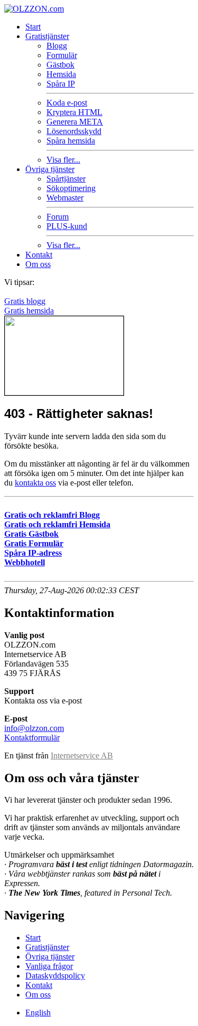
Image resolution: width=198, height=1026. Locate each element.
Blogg (56, 45)
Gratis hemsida (29, 310)
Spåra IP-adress (33, 552)
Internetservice (82, 755)
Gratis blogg (24, 301)
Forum (57, 216)
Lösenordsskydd (73, 131)
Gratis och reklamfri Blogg (52, 514)
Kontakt (38, 254)
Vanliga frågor (49, 966)
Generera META (74, 121)
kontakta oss (35, 482)
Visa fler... (63, 159)
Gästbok (60, 64)
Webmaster (64, 197)
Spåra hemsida (70, 140)
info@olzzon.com (34, 728)
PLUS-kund (66, 226)
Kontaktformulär (32, 737)
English (38, 1012)
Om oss (38, 264)
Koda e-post (66, 102)
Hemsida (61, 74)
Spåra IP (60, 83)
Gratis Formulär (33, 543)
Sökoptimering (71, 188)
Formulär (61, 55)
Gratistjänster (47, 36)
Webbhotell (24, 562)
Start (33, 26)
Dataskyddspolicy (55, 975)
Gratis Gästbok (31, 533)
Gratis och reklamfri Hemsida (57, 524)
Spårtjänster (66, 178)
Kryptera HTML (74, 112)
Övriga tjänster (49, 169)
